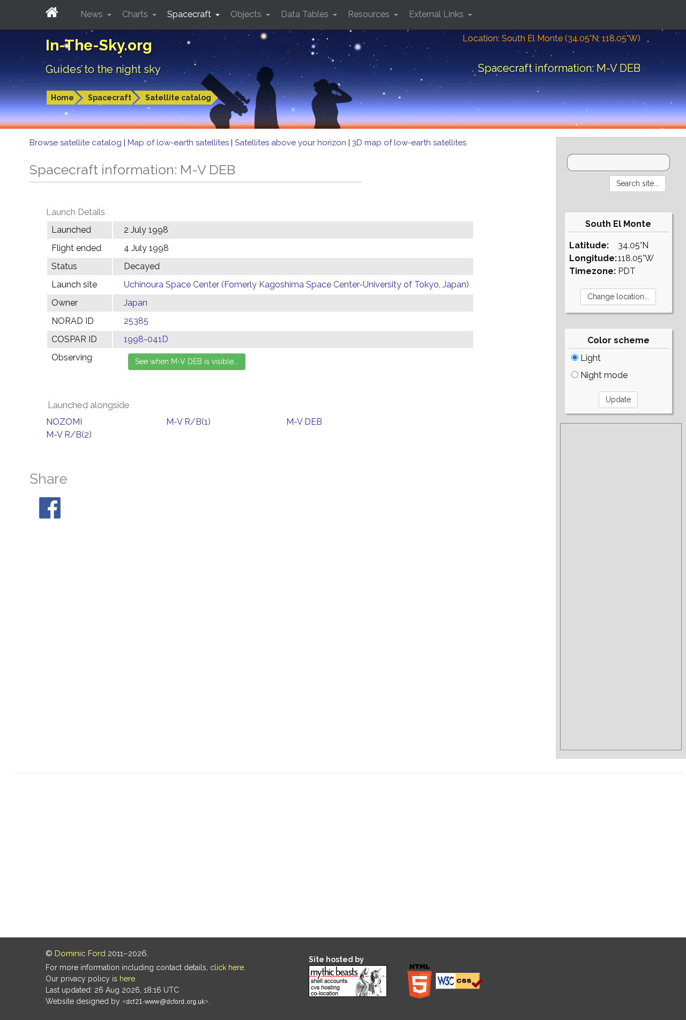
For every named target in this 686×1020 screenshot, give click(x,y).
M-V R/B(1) (188, 422)
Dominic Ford (80, 953)
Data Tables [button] (306, 14)
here (127, 978)
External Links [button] (437, 14)
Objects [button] (247, 14)
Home (62, 97)
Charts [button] (136, 14)
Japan (135, 303)
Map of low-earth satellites (179, 142)
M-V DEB (304, 422)
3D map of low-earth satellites (409, 142)
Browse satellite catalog (76, 142)
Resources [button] (370, 14)
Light (589, 358)
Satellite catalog (178, 97)
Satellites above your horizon (291, 142)
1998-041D (146, 339)
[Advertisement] (621, 587)
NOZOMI (64, 422)
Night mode (603, 375)
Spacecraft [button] (190, 14)
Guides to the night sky (103, 69)
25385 (136, 321)
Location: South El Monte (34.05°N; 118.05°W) (551, 38)
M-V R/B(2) (69, 435)
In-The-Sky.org (99, 45)
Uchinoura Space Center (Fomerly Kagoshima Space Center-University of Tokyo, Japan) (296, 284)
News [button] (92, 14)
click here (227, 967)
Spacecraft (109, 97)
